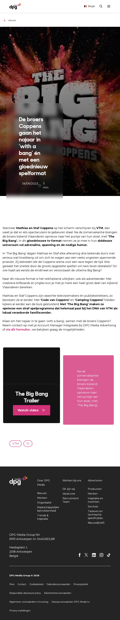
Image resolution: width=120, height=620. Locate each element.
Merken (42, 497)
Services (93, 506)
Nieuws (41, 493)
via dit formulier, (19, 329)
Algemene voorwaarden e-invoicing (28, 601)
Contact (22, 584)
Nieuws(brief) (96, 522)
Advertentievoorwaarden (57, 593)
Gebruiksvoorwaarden (58, 584)
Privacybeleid (80, 584)
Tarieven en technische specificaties (95, 515)
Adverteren (95, 480)
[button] (31, 385)
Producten (95, 488)
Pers (11, 584)
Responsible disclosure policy (25, 593)
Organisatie (44, 502)
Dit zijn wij (68, 488)
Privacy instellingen (19, 610)
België (91, 6)
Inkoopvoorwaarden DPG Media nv (70, 601)
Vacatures (68, 493)
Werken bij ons (71, 480)
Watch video (28, 410)
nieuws (12, 20)
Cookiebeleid (36, 584)
